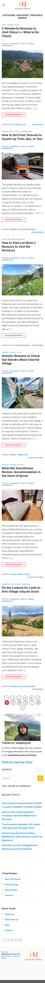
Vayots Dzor (8, 584)
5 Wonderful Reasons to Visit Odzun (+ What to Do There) (20, 32)
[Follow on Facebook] (4, 940)
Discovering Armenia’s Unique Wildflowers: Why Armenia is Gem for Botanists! (22, 837)
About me (9, 914)
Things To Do (13, 25)
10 (19, 702)
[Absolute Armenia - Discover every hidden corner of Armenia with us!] (22, 5)
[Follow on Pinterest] (21, 940)
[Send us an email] (16, 940)
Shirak (5, 131)
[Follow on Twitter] (12, 940)
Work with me (11, 919)
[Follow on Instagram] (8, 940)
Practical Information (20, 131)
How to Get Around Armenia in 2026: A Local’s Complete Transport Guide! (22, 805)
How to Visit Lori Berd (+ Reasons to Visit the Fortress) (19, 246)
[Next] (23, 707)
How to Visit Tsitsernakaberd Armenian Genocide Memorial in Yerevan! (19, 816)
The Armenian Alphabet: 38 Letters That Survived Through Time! (21, 826)
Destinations (11, 890)
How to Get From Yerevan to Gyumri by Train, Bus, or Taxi (22, 137)
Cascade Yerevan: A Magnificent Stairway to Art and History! (20, 847)
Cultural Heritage (16, 239)
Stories (3, 958)
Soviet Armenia (22, 584)
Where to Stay (17, 465)
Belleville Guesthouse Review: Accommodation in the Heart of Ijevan (21, 471)
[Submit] (40, 778)
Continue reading (14, 115)
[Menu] (3, 5)
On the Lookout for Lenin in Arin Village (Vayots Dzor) (21, 589)
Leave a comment (35, 457)
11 (25, 702)
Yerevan (9, 895)
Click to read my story (17, 762)
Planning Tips (11, 884)
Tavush (5, 465)
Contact (9, 930)
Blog (7, 925)
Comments (37, 124)
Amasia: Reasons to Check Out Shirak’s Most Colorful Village (21, 359)
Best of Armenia (13, 879)
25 (38, 702)
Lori (4, 25)
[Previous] (6, 698)
